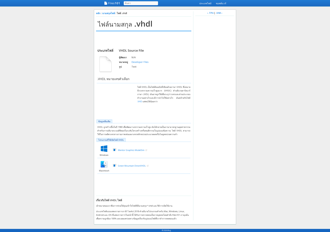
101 (114, 3)
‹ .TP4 (210, 12)
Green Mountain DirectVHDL (132, 165)
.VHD (139, 101)
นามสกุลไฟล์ (108, 13)
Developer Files (139, 62)
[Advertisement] (143, 39)
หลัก (98, 13)
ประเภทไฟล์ (205, 3)
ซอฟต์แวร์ (221, 3)
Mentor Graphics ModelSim (131, 150)
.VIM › (219, 12)
